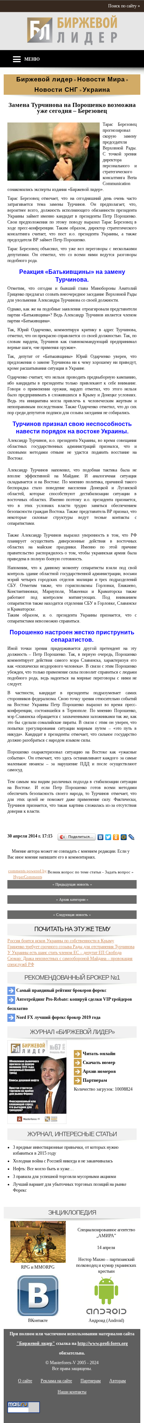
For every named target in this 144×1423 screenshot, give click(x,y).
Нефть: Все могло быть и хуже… (43, 1168)
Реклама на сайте (56, 1380)
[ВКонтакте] (100, 837)
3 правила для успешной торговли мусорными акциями (64, 1176)
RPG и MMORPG (38, 1267)
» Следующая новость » (72, 915)
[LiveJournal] (132, 837)
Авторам (117, 1380)
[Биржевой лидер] (72, 43)
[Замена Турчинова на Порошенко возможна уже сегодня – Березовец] (53, 179)
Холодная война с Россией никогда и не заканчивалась (63, 1161)
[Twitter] (108, 837)
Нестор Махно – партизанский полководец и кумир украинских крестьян (106, 1265)
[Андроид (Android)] (106, 1314)
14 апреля (106, 1247)
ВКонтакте (38, 1320)
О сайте (25, 1380)
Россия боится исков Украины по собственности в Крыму (60, 940)
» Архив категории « (72, 899)
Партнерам (94, 1080)
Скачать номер (98, 1062)
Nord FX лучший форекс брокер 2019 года (57, 1017)
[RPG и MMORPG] (38, 1261)
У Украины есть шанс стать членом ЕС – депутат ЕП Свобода (64, 952)
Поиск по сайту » (124, 6)
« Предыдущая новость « (72, 884)
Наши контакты (72, 1392)
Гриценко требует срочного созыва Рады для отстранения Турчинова (70, 946)
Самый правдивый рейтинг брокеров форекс (60, 990)
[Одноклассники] (116, 837)
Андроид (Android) (106, 1320)
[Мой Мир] (124, 837)
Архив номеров (99, 1071)
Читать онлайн (98, 1053)
